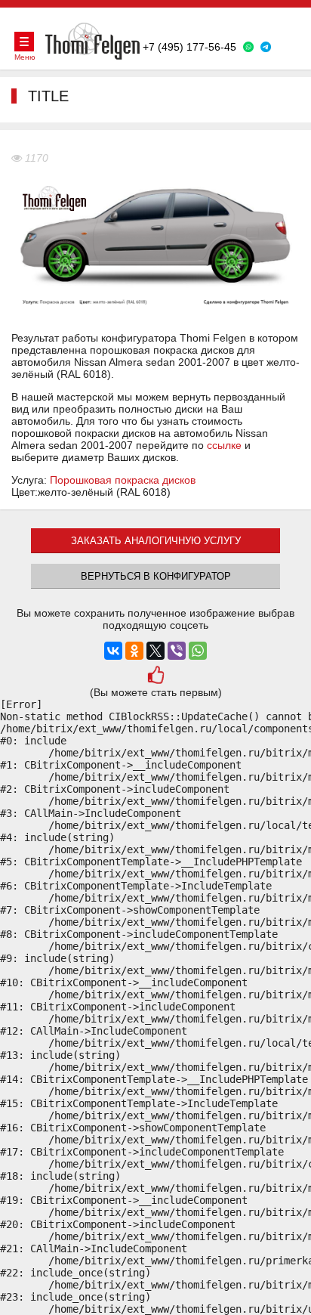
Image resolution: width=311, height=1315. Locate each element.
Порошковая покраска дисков (123, 480)
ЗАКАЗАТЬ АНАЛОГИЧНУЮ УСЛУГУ (156, 540)
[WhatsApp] (198, 651)
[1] (155, 677)
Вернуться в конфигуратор (156, 576)
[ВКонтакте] (113, 651)
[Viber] (177, 651)
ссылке (224, 445)
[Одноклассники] (134, 651)
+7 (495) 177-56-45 (189, 47)
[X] (155, 651)
